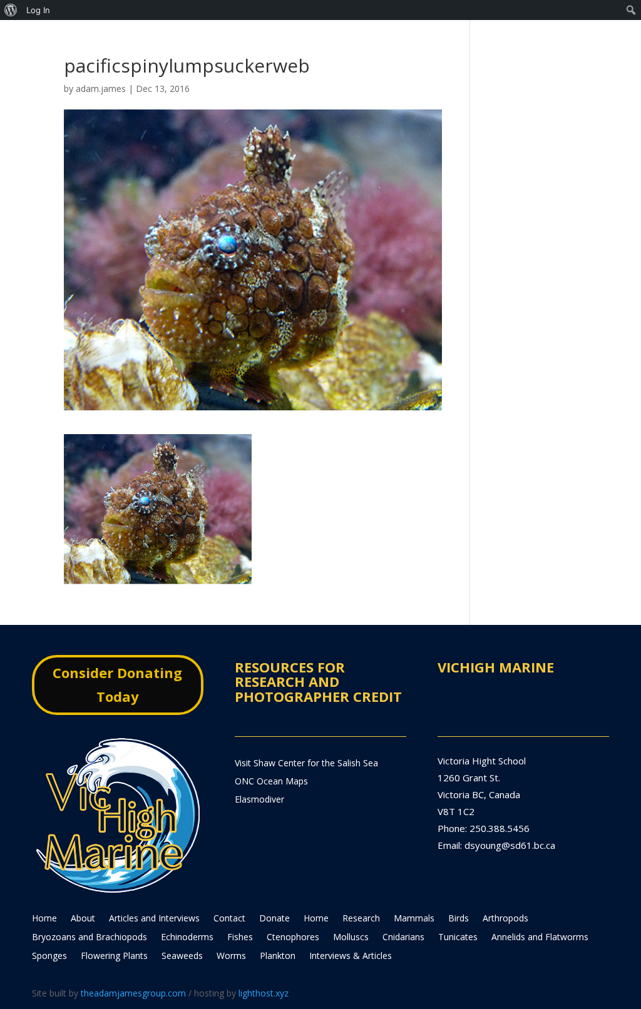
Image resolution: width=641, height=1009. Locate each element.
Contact (229, 919)
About (83, 919)
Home (44, 919)
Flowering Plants (114, 956)
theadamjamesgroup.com (133, 993)
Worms (231, 956)
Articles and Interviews (154, 919)
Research (361, 919)
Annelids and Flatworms (539, 938)
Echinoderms (187, 938)
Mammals (414, 919)
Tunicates (458, 938)
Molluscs (351, 938)
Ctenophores (293, 938)
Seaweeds (182, 956)
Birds (458, 919)
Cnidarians (403, 938)
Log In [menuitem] (38, 10)
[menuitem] (11, 10)
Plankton (277, 956)
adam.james (101, 88)
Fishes (240, 938)
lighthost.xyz (263, 993)
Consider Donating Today (117, 684)
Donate (274, 919)
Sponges (49, 956)
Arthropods (505, 919)
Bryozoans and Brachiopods (89, 938)
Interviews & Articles (350, 956)
